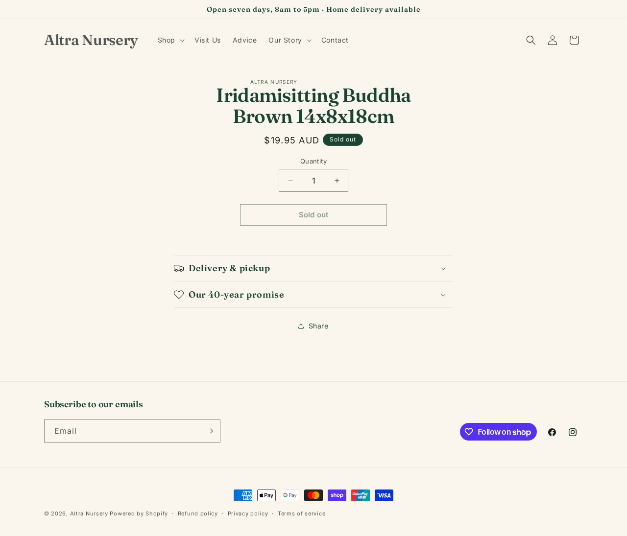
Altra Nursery (89, 513)
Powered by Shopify (139, 513)
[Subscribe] (209, 431)
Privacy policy (248, 513)
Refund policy (198, 513)
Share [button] (319, 326)
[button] (170, 40)
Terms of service (301, 513)
